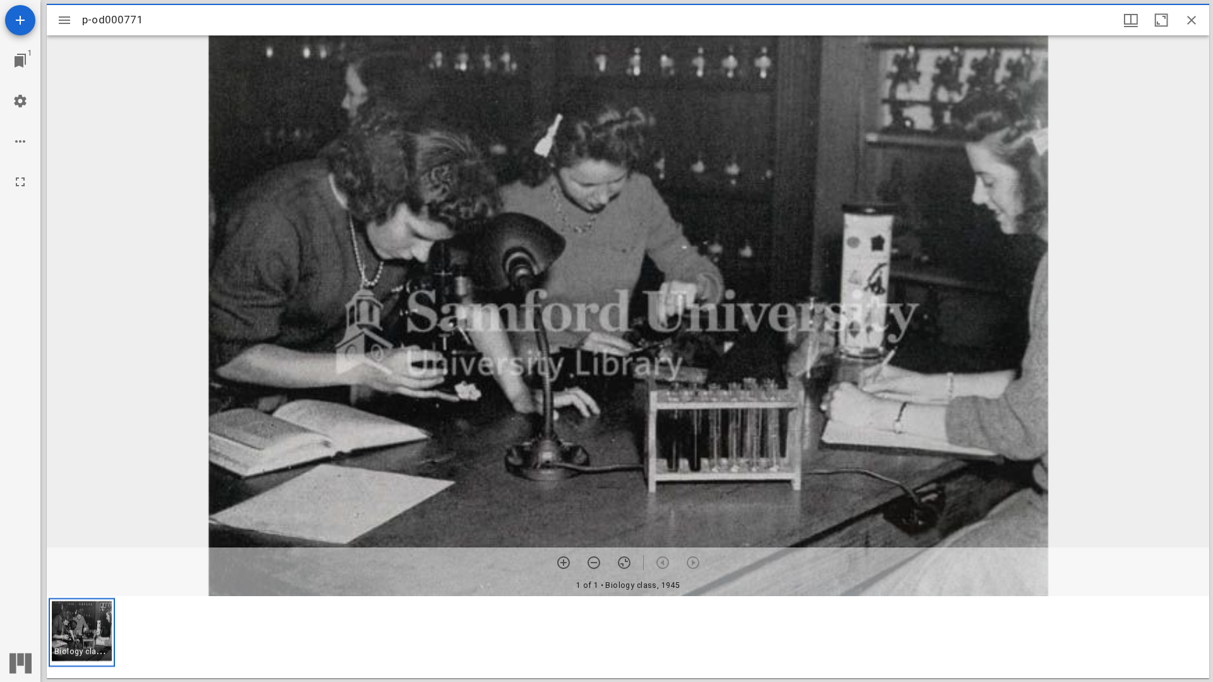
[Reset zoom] (624, 562)
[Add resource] (20, 20)
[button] (82, 632)
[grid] (628, 637)
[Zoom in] (563, 562)
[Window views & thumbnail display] (1131, 20)
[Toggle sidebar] (64, 20)
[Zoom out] (594, 562)
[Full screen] (20, 182)
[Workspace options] (20, 141)
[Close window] (1191, 20)
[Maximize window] (1161, 20)
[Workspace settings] (20, 101)
